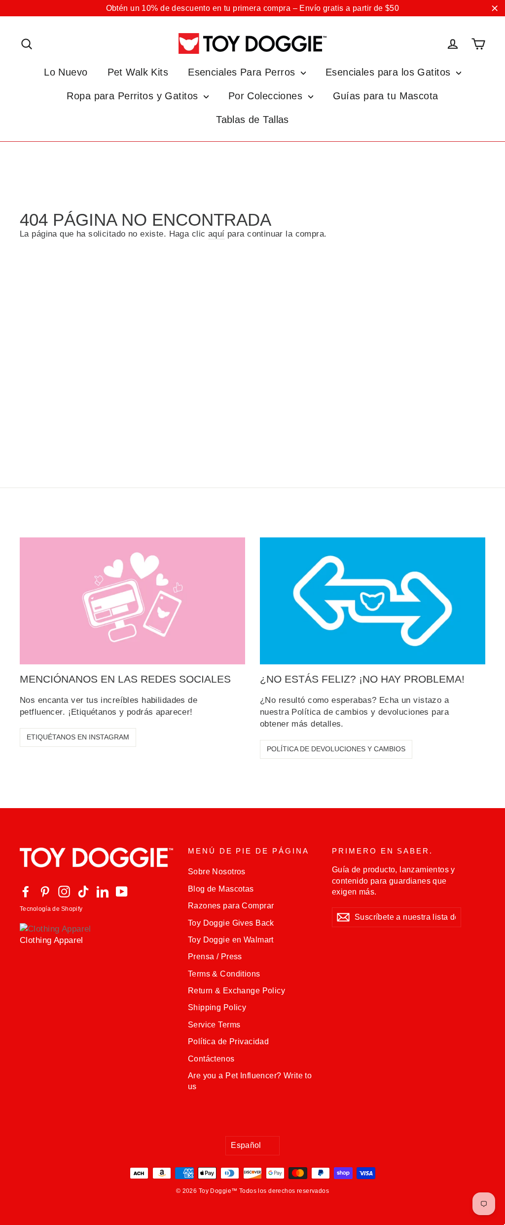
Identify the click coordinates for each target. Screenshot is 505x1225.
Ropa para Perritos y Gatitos (134, 95)
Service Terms (214, 1025)
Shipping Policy (217, 1007)
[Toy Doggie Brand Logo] (252, 43)
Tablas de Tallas (252, 119)
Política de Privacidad (228, 1041)
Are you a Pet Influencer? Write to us (250, 1081)
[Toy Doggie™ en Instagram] (64, 891)
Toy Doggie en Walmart (231, 940)
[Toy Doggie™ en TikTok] (83, 891)
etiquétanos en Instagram (78, 737)
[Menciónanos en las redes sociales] (132, 600)
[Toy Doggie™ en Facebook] (26, 891)
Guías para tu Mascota (385, 95)
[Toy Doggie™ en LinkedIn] (102, 891)
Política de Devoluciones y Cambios (336, 749)
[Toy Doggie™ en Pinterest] (45, 891)
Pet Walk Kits (138, 72)
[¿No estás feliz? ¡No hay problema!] (372, 600)
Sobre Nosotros (217, 871)
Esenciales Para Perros (243, 72)
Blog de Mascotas (221, 889)
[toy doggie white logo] (96, 860)
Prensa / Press (215, 956)
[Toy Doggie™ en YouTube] (122, 891)
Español (246, 1145)
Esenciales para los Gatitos (389, 72)
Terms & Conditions (224, 974)
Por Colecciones (267, 95)
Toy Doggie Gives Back (231, 923)
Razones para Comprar (231, 905)
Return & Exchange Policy (236, 990)
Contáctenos (211, 1059)
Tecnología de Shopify (51, 908)
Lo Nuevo (65, 72)
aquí (216, 234)
